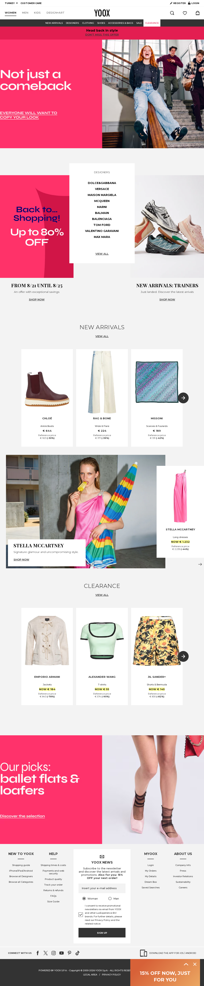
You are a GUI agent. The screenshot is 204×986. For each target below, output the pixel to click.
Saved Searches (151, 887)
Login (151, 865)
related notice (92, 923)
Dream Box (151, 882)
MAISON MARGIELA (102, 195)
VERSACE (102, 189)
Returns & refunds (53, 890)
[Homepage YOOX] (102, 13)
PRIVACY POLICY (111, 974)
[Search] (172, 13)
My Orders (150, 870)
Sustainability (183, 882)
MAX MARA (102, 237)
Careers (183, 887)
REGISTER (179, 3)
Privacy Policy (102, 920)
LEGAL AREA (90, 974)
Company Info (183, 865)
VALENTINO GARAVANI (102, 231)
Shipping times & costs (53, 865)
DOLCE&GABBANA (102, 183)
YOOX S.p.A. (101, 970)
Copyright (74, 970)
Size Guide (53, 901)
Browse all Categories (21, 882)
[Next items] (183, 398)
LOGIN (193, 4)
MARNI (102, 207)
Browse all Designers (21, 876)
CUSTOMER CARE (31, 3)
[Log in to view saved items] (185, 13)
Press (183, 870)
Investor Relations (183, 876)
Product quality (53, 879)
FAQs (53, 896)
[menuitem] (10, 13)
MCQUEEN (102, 201)
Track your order (53, 884)
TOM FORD (101, 225)
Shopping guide (21, 865)
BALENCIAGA (102, 219)
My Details (150, 876)
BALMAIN (102, 213)
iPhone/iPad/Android (21, 870)
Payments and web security (53, 872)
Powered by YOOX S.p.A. (53, 970)
